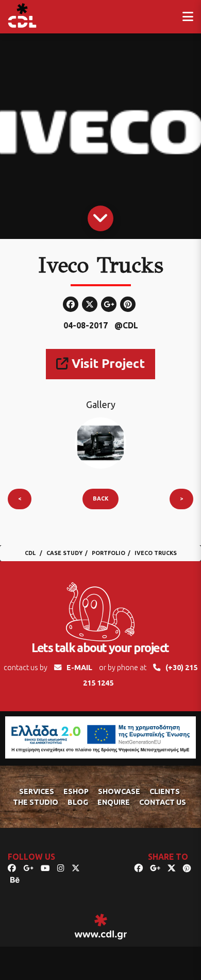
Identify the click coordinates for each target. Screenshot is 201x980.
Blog (78, 802)
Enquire (113, 802)
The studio (35, 802)
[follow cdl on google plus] (28, 868)
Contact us (162, 802)
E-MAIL (79, 667)
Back (100, 498)
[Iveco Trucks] (100, 442)
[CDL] (22, 15)
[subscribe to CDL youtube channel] (45, 868)
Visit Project (107, 364)
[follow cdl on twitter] (76, 868)
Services (36, 791)
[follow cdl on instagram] (60, 868)
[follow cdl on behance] (15, 879)
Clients (164, 791)
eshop (76, 791)
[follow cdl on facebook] (12, 868)
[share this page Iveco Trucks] (139, 868)
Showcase (119, 791)
